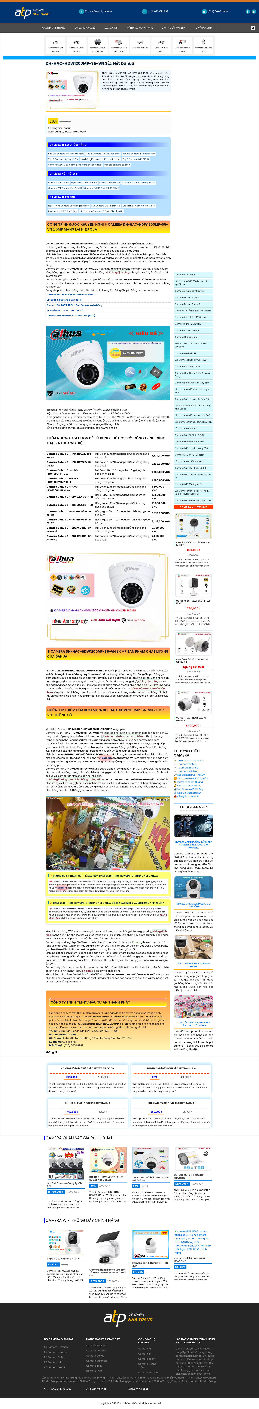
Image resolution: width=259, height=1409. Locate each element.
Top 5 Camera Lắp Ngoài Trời (63, 159)
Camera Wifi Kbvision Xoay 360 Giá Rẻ (193, 476)
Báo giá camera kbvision (117, 164)
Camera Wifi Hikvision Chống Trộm (193, 399)
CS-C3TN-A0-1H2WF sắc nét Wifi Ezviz (192, 719)
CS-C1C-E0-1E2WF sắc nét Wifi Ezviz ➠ (193, 543)
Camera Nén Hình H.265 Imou (190, 317)
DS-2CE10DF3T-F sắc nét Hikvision (189, 1176)
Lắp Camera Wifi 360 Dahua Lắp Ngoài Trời (191, 283)
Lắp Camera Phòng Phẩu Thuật (191, 359)
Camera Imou (94, 1366)
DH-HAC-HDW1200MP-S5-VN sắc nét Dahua (90, 63)
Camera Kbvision (96, 1350)
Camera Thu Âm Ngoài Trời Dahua (193, 310)
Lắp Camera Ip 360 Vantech (189, 461)
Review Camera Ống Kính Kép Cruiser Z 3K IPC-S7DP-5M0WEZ (193, 844)
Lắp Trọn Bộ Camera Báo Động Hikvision (68, 205)
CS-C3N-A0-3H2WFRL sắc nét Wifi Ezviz (192, 660)
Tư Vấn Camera (203, 27)
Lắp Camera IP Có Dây (189, 789)
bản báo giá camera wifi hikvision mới (100, 159)
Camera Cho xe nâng (186, 337)
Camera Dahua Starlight (187, 297)
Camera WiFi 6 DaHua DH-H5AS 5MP (190, 1260)
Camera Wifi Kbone (109, 182)
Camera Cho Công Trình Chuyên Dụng (192, 375)
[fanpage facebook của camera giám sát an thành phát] (247, 11)
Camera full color (148, 1372)
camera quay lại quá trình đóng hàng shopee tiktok (75, 164)
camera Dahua (187, 764)
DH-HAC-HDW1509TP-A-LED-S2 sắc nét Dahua (107, 1178)
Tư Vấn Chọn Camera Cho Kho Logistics (191, 345)
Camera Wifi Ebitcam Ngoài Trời (139, 182)
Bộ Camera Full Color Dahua (62, 211)
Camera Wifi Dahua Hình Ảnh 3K (65, 188)
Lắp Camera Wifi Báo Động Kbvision (193, 421)
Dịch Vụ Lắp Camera (173, 27)
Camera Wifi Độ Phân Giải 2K (190, 435)
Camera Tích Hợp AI (187, 785)
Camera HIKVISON (189, 767)
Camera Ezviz (94, 1371)
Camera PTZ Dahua (185, 274)
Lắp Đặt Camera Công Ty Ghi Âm (64, 1184)
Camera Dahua (95, 1355)
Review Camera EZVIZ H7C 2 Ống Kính (194, 905)
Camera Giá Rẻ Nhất (185, 353)
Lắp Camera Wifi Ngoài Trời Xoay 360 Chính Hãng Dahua (192, 492)
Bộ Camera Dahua (54, 1357)
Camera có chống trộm (187, 366)
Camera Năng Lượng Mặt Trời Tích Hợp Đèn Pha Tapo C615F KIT (107, 1272)
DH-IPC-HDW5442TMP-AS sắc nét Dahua (150, 1179)
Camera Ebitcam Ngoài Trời (189, 441)
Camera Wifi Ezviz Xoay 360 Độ (191, 467)
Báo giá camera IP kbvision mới (139, 153)
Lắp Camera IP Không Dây (191, 778)
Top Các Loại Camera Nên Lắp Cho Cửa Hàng (193, 1024)
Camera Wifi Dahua (58, 182)
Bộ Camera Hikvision (56, 1347)
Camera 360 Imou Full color (189, 454)
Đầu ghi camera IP (186, 796)
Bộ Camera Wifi (53, 1362)
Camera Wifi (111, 27)
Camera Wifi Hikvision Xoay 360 (191, 448)
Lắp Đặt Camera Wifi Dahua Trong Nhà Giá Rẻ (193, 407)
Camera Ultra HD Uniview (188, 323)
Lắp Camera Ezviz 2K (185, 428)
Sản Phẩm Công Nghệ (140, 27)
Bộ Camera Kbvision (55, 1352)
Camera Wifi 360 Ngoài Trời (189, 484)
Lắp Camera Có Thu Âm (189, 775)
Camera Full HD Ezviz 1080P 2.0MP (101, 188)
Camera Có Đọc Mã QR (187, 330)
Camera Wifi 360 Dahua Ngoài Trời (193, 500)
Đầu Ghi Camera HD (187, 793)
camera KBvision (188, 771)
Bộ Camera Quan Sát (190, 760)
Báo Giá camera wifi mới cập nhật (66, 153)
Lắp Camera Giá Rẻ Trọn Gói (106, 205)
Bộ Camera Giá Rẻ (85, 27)
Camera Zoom (146, 1359)
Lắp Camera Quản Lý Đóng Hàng (194, 965)
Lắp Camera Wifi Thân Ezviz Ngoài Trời (192, 391)
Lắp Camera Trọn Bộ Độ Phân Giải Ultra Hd (101, 211)
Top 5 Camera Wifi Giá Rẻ (135, 159)
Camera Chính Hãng (56, 27)
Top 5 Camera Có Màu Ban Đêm (103, 153)
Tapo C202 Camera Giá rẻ (63, 1258)
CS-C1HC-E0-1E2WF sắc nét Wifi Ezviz (193, 602)
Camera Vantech (96, 1361)
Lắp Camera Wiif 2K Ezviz (84, 182)
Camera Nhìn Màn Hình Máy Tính (192, 382)
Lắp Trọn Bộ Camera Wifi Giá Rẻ (139, 205)
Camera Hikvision (96, 1345)
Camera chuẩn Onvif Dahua (190, 290)
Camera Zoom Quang (188, 782)
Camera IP (144, 1353)
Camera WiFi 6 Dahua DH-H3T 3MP (150, 1264)
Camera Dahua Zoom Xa (188, 304)
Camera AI (144, 1348)
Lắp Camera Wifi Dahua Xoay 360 (192, 415)
